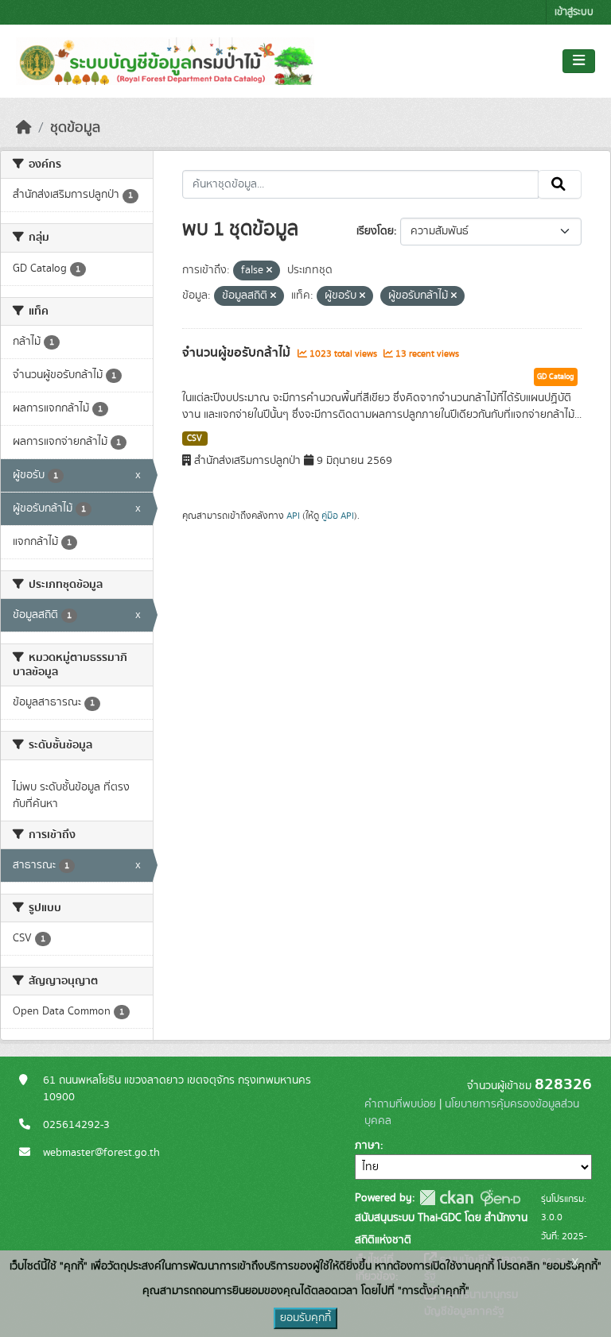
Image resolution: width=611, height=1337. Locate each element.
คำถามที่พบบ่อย (400, 1104)
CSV (194, 438)
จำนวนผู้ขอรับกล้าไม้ (238, 352)
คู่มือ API (337, 515)
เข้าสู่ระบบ (574, 12)
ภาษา (367, 1145)
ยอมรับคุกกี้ (305, 1318)
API (293, 515)
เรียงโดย (375, 231)
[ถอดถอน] (269, 271)
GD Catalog (555, 376)
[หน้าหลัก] (24, 128)
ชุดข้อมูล (75, 128)
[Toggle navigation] (578, 61)
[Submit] (560, 184)
